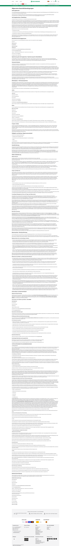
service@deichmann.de (17, 50)
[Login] (53, 1)
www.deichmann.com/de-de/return (31, 165)
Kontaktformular (23, 162)
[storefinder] (51, 1)
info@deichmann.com (20, 246)
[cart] (58, 1)
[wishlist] (56, 1)
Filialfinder (47, 221)
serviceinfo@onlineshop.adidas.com (22, 102)
